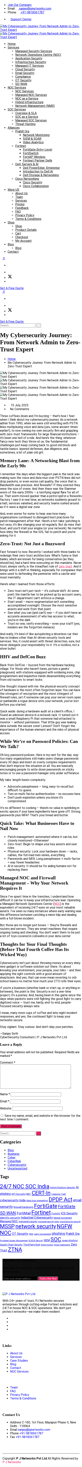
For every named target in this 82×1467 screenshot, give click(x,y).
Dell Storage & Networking (41, 175)
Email (4, 1101)
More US (13, 190)
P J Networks (11, 1462)
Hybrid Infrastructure (29, 102)
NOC (57, 904)
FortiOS (55, 1213)
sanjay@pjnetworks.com (34, 8)
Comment (7, 1062)
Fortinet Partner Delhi (37, 160)
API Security (18, 1194)
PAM (31, 1234)
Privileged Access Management (14, 1240)
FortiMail (24, 1213)
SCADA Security (36, 1240)
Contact (13, 252)
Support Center (20, 19)
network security (35, 1226)
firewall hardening (23, 1207)
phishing (58, 1234)
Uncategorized (17, 1168)
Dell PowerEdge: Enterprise (41, 168)
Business (13, 1154)
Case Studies (19, 1360)
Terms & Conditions (28, 219)
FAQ (18, 211)
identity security (10, 1217)
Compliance (23, 76)
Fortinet (20, 146)
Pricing (19, 204)
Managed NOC (9, 1221)
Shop (11, 222)
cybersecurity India (13, 1200)
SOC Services (17, 109)
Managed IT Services (29, 66)
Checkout (21, 237)
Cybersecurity (17, 1165)
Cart (18, 233)
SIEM (47, 1240)
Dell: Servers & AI (27, 164)
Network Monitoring (36, 135)
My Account (23, 241)
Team (19, 197)
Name (5, 1094)
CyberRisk (14, 1161)
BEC (28, 1194)
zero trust (65, 566)
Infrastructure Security (30, 62)
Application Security (28, 58)
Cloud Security (25, 69)
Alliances (14, 128)
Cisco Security (32, 182)
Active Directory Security (62, 1187)
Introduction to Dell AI (38, 171)
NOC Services (17, 87)
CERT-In (41, 1193)
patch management (42, 1234)
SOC (56, 1239)
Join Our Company (20, 5)
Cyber (11, 1157)
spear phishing (70, 1240)
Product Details (26, 230)
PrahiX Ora (22, 131)
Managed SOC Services (31, 120)
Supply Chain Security (11, 1244)
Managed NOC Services (31, 95)
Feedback (22, 208)
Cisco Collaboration (36, 186)
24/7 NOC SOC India (24, 1186)
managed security (28, 1221)
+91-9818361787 (32, 12)
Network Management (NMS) (35, 106)
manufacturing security (70, 1221)
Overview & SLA (26, 113)
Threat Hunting (25, 124)
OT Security (23, 80)
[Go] (38, 325)
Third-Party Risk (31, 1244)
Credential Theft (58, 1194)
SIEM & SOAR (32, 138)
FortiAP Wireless (34, 157)
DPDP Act (60, 1199)
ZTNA (15, 1249)
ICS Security (69, 1213)
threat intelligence (62, 1245)
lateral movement (63, 1218)
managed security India (48, 1221)
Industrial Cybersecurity (37, 1217)
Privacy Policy (24, 215)
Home (12, 44)
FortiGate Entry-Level (37, 149)
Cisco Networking (27, 179)
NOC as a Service (26, 98)
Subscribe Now (48, 1278)
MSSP (7, 1226)
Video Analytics (33, 142)
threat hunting (47, 1245)
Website (5, 1108)
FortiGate (45, 1206)
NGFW (64, 1226)
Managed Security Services (33, 51)
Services (13, 47)
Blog (11, 244)
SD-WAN (21, 84)
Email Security (24, 73)
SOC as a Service (26, 117)
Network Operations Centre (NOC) (38, 55)
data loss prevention (37, 1200)
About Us (21, 193)
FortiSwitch (31, 153)
